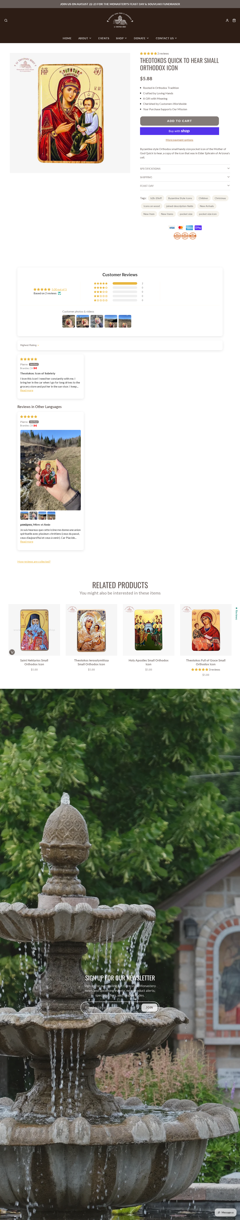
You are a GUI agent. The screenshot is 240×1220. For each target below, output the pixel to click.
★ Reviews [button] (236, 613)
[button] (148, 53)
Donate (140, 38)
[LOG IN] (227, 20)
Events (103, 38)
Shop (120, 38)
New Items (167, 213)
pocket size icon (208, 213)
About (83, 38)
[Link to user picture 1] (50, 470)
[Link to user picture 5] (51, 515)
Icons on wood (152, 206)
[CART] (234, 20)
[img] (28, 359)
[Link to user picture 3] (33, 515)
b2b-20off (156, 198)
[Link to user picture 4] (42, 515)
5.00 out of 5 (59, 289)
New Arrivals (207, 206)
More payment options (179, 139)
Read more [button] (26, 390)
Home (67, 38)
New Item (149, 213)
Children (203, 198)
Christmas (220, 198)
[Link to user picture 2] (24, 515)
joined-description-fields (179, 206)
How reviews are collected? (34, 561)
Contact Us (165, 38)
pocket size (186, 213)
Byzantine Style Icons (180, 198)
